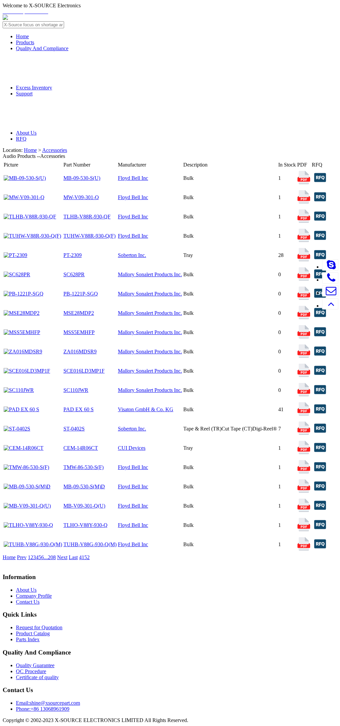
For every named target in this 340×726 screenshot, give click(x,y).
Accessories (54, 150)
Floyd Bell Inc (133, 178)
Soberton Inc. (132, 255)
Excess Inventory (34, 87)
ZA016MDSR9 (80, 351)
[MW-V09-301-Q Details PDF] (303, 201)
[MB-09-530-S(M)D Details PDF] (303, 491)
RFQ (21, 139)
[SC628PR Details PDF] (303, 279)
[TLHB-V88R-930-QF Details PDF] (303, 221)
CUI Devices (131, 448)
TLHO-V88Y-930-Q (85, 525)
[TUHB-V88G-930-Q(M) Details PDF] (303, 548)
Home (22, 36)
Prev (22, 557)
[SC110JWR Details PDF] (303, 394)
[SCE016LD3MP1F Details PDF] (303, 375)
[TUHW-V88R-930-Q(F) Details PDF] (303, 240)
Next (62, 557)
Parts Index (28, 639)
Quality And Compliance (42, 48)
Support (24, 93)
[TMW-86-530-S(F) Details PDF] (303, 471)
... (46, 557)
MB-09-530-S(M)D (84, 486)
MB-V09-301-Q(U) (84, 506)
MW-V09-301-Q (81, 197)
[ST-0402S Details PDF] (303, 433)
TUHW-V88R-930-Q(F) (89, 236)
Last (73, 557)
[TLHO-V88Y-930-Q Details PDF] (303, 529)
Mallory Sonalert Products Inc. (150, 274)
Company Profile (34, 596)
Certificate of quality (37, 677)
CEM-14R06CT (80, 448)
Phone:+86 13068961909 (42, 709)
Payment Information (58, 120)
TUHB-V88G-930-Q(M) (90, 544)
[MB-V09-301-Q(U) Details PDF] (303, 510)
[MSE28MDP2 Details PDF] (303, 317)
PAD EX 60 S (78, 409)
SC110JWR (75, 390)
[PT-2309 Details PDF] (303, 259)
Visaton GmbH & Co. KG (145, 409)
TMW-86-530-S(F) (83, 467)
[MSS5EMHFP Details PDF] (303, 336)
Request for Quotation (39, 627)
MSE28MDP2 (78, 313)
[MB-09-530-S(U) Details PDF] (303, 182)
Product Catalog (33, 633)
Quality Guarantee (54, 61)
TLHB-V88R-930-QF (87, 216)
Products (25, 42)
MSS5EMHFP (79, 332)
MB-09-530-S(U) (81, 178)
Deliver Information (56, 106)
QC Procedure (48, 74)
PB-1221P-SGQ (80, 294)
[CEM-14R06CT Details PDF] (303, 452)
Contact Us (28, 602)
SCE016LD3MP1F (84, 371)
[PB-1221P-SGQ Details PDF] (303, 298)
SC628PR (74, 274)
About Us (26, 133)
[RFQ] (320, 184)
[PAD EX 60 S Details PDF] (303, 414)
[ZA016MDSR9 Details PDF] (303, 356)
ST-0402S (74, 428)
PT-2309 (72, 255)
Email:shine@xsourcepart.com (48, 703)
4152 (84, 557)
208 (52, 557)
